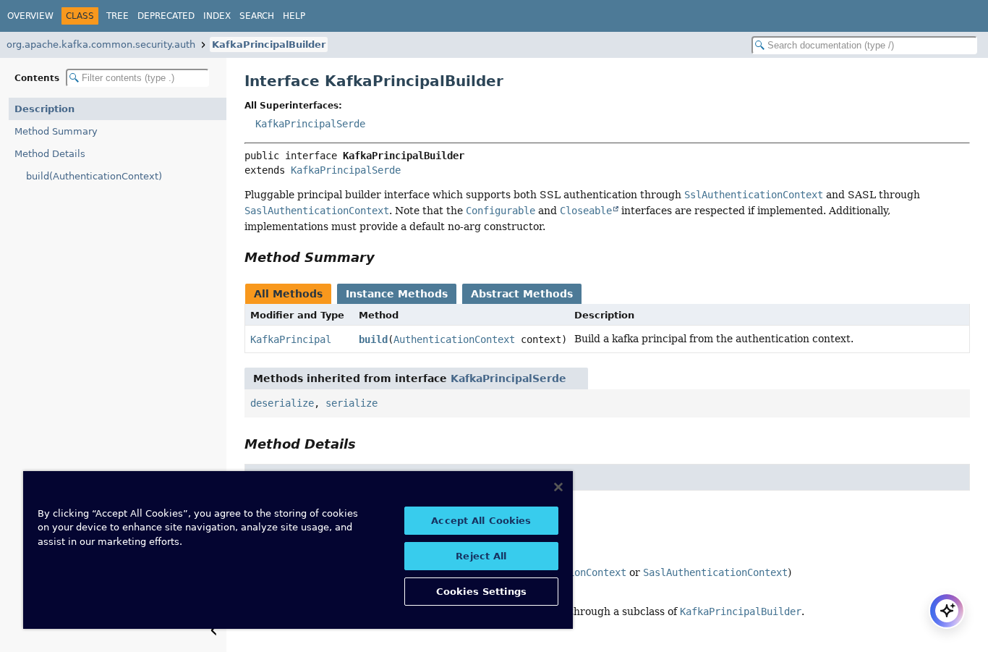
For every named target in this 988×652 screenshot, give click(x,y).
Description (44, 108)
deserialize (282, 403)
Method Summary (56, 131)
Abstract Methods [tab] (522, 294)
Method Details (49, 153)
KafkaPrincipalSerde (310, 124)
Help (294, 16)
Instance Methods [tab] (397, 294)
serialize (351, 403)
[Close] (558, 487)
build (373, 339)
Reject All (481, 556)
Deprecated (166, 16)
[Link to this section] (385, 257)
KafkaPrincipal (290, 339)
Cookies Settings (481, 591)
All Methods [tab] (288, 294)
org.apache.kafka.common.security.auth (101, 44)
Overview (30, 16)
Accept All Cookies (481, 520)
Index (217, 16)
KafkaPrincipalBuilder (268, 44)
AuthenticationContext (454, 339)
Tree (117, 16)
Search (256, 16)
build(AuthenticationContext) (94, 176)
